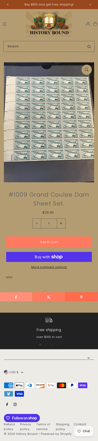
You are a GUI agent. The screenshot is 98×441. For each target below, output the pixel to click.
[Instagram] (15, 405)
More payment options (49, 267)
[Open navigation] (12, 23)
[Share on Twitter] (48, 296)
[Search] (89, 46)
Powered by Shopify (56, 434)
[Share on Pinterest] (81, 296)
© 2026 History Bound (20, 434)
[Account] (88, 24)
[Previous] (8, 4)
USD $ (14, 372)
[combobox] (49, 46)
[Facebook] (7, 405)
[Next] (90, 4)
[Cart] (95, 24)
